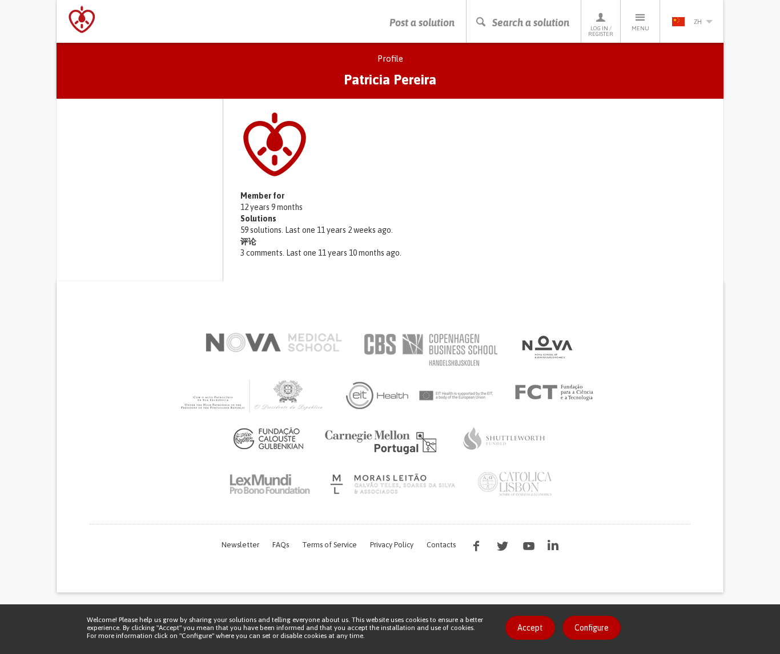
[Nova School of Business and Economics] (546, 347)
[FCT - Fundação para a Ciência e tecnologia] (557, 392)
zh (698, 21)
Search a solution (530, 23)
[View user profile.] (475, 144)
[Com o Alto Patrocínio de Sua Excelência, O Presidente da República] (253, 395)
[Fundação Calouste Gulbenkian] (268, 438)
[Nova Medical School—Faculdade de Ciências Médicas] (274, 342)
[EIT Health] (420, 395)
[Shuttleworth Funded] (504, 438)
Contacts (441, 544)
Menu (640, 28)
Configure (591, 627)
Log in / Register (600, 31)
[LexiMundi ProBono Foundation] (269, 484)
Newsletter (240, 544)
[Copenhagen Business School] (430, 350)
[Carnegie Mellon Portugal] (382, 441)
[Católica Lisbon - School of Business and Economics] (515, 484)
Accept (530, 627)
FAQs (280, 544)
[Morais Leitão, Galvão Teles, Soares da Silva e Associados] (394, 484)
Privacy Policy (391, 544)
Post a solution (422, 23)
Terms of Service (329, 544)
